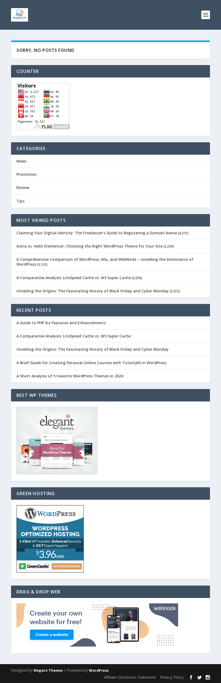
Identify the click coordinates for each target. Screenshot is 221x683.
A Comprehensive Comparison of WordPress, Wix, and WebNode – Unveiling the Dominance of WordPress (104, 262)
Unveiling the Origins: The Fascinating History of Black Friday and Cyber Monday (92, 290)
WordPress (99, 670)
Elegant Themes (48, 670)
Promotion (26, 174)
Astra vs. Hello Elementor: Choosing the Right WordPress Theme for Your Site (89, 246)
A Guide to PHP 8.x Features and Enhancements (61, 322)
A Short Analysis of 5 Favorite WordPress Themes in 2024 (69, 375)
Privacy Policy (172, 677)
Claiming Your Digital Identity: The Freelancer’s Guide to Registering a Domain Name (96, 232)
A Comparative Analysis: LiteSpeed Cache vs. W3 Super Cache (73, 277)
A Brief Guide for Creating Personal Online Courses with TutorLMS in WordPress (91, 362)
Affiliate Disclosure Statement (130, 677)
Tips (20, 201)
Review (22, 187)
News (21, 161)
